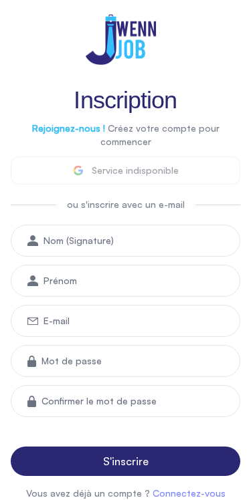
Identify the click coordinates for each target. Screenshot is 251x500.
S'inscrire (126, 461)
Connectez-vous (189, 493)
